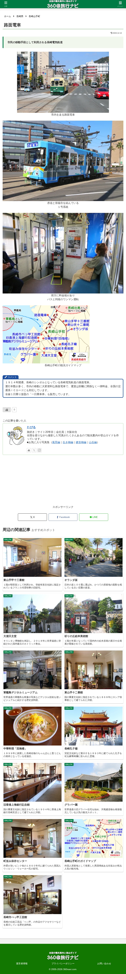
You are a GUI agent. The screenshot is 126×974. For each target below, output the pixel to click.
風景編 (56, 442)
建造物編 (81, 442)
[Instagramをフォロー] (39, 450)
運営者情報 (22, 963)
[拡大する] (104, 56)
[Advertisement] (63, 482)
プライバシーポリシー (63, 963)
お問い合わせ (104, 963)
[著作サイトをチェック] (29, 450)
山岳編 (93, 442)
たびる (31, 427)
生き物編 (68, 442)
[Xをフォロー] (34, 450)
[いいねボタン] (7, 409)
